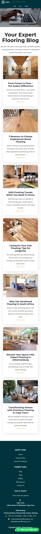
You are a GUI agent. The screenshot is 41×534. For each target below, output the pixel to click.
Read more (20, 102)
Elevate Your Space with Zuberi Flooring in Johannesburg (20, 357)
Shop (20, 471)
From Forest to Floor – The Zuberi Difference (20, 84)
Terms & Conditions (20, 461)
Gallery (20, 478)
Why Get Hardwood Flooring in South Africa (20, 302)
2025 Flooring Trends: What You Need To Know (20, 193)
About (20, 454)
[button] (27, 530)
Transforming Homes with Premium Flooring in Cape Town (20, 410)
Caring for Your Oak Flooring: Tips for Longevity (20, 248)
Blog (20, 475)
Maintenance (20, 482)
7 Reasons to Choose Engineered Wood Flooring (20, 139)
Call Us (14, 6)
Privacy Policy (20, 458)
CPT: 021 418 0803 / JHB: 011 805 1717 (22, 516)
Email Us (26, 6)
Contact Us (20, 485)
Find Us (20, 6)
